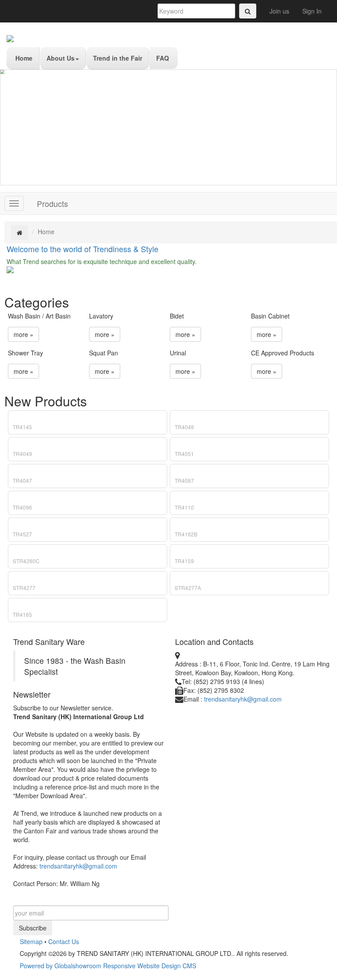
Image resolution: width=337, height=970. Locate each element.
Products (52, 203)
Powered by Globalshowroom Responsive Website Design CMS (108, 965)
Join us (279, 11)
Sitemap (31, 941)
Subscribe (33, 927)
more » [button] (23, 334)
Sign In (312, 11)
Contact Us (63, 941)
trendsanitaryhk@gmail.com (78, 865)
